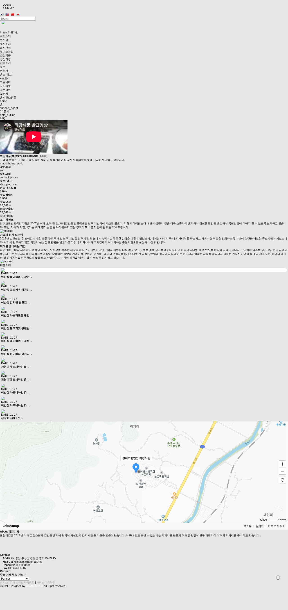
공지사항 (5, 86)
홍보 (3, 66)
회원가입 (13, 32)
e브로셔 (5, 78)
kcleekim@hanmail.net (28, 561)
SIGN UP (8, 7)
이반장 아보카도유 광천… (16, 315)
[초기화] (282, 480)
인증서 (4, 70)
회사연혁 (5, 47)
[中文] (13, 14)
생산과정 (5, 59)
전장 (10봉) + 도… (12, 418)
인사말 (4, 40)
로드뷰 (247, 526)
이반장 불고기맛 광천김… (16, 328)
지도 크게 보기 (276, 526)
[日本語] (18, 14)
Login (3, 32)
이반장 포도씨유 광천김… (16, 289)
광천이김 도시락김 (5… (15, 366)
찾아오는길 (7, 51)
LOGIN (6, 4)
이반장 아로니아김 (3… (15, 392)
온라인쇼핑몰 (8, 97)
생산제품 (5, 55)
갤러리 (4, 93)
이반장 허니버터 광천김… (16, 353)
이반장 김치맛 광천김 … (15, 302)
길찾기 (260, 526)
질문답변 (5, 89)
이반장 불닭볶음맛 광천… (16, 276)
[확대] (282, 463)
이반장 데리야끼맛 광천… (16, 341)
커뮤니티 (5, 82)
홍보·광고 (6, 74)
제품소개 (5, 63)
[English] (7, 14)
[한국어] (2, 14)
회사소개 (5, 36)
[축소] (282, 471)
